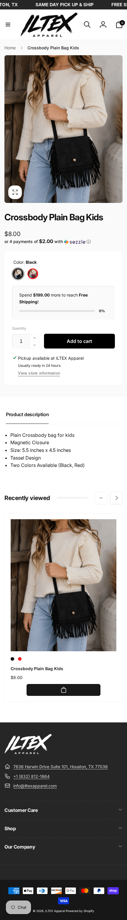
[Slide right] (116, 129)
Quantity (19, 328)
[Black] (18, 273)
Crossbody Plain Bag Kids (37, 668)
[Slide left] (10, 129)
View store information (39, 373)
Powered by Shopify (80, 911)
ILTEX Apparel (55, 911)
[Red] (32, 273)
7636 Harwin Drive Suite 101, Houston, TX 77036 (60, 766)
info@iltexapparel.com (35, 785)
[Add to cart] (63, 690)
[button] (7, 24)
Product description (27, 414)
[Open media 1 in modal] (63, 129)
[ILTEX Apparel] (28, 752)
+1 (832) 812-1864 (31, 776)
